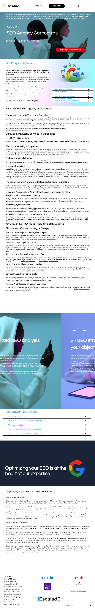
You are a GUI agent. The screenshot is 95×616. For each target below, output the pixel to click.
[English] (78, 6)
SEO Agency (8, 576)
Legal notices (78, 585)
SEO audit (17, 101)
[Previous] (74, 330)
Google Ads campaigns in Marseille (17, 239)
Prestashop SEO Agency (12, 592)
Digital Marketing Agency (12, 604)
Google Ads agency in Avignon (19, 290)
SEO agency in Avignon (81, 289)
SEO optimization (39, 120)
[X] (47, 578)
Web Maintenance (10, 581)
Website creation (17, 120)
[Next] (84, 330)
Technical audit (63, 120)
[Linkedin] (51, 578)
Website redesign (9, 599)
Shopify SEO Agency (10, 579)
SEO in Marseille (81, 237)
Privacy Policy (78, 583)
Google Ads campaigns (35, 162)
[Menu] (90, 6)
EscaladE (83, 591)
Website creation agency (12, 597)
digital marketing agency (78, 123)
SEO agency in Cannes (20, 280)
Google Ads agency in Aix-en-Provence (31, 271)
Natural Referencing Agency (13, 594)
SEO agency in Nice (43, 249)
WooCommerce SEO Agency (13, 587)
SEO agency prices (22, 130)
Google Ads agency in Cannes (42, 280)
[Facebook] (43, 578)
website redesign (28, 120)
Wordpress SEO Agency (11, 589)
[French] (74, 6)
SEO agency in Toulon (28, 261)
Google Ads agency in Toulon (48, 261)
